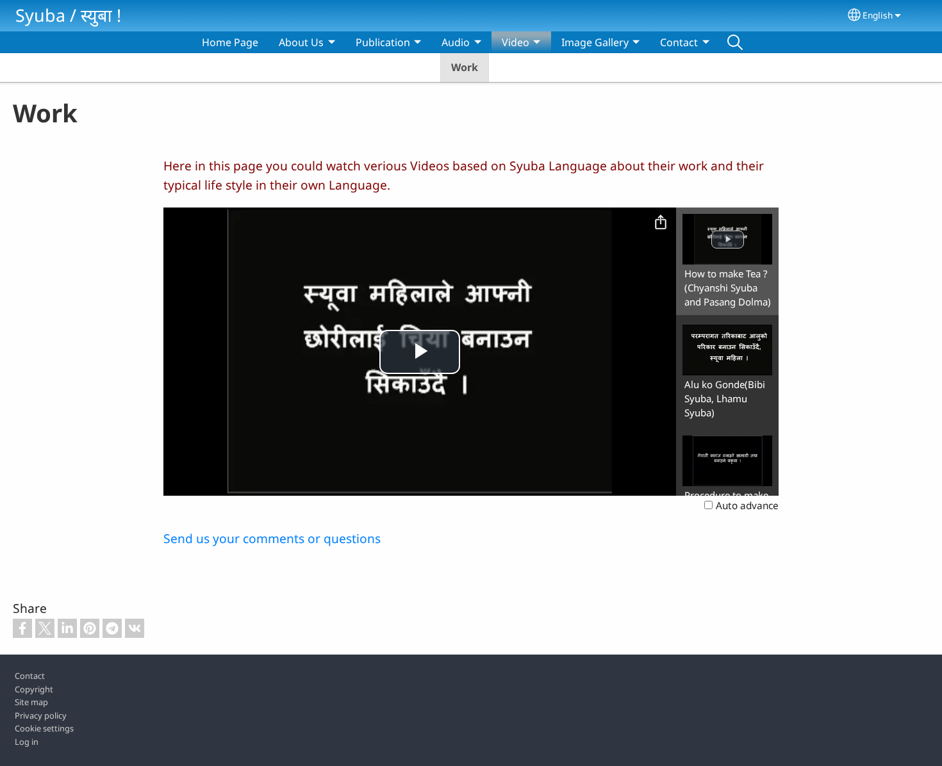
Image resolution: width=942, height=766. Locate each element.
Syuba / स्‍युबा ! (68, 15)
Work (464, 67)
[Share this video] (660, 223)
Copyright (34, 689)
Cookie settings (44, 728)
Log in (26, 741)
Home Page (230, 42)
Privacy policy (41, 715)
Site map (31, 702)
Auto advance (747, 505)
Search (735, 42)
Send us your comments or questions (272, 538)
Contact (30, 675)
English (878, 15)
